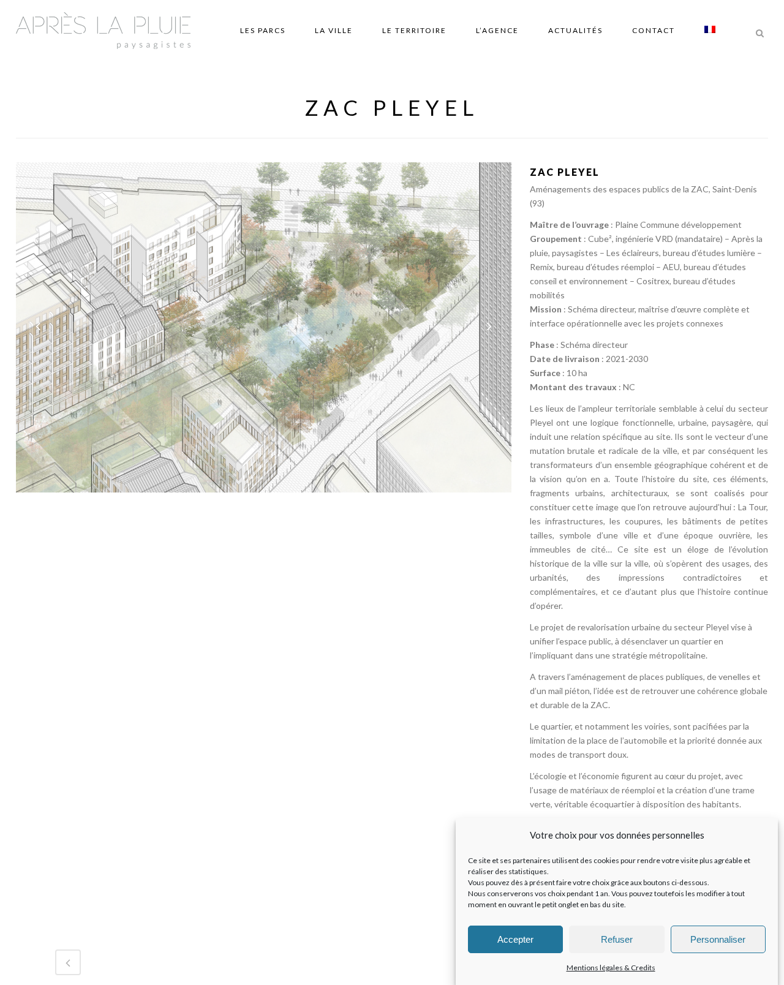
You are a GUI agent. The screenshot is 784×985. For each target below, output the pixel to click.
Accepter (515, 939)
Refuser (617, 939)
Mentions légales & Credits (611, 967)
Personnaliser (717, 939)
